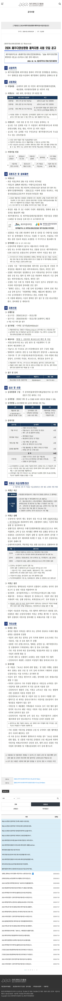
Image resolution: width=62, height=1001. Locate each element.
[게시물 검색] (58, 798)
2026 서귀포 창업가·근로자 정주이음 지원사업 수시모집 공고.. (17, 964)
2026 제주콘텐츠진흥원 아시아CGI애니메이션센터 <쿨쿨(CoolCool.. (18, 845)
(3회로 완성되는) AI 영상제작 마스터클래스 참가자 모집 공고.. (16, 878)
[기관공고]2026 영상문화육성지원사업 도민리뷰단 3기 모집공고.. (17, 954)
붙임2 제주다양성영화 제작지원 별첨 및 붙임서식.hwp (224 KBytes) (30, 782)
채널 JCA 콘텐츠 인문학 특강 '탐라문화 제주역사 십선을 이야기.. (17, 831)
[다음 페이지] (34, 970)
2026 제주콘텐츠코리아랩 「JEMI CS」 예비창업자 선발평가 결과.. (18, 931)
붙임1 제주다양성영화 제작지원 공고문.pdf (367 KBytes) (27, 779)
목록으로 (6, 791)
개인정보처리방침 (5, 986)
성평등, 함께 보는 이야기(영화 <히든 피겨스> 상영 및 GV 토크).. (17, 873)
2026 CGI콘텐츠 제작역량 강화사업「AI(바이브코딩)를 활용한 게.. (18, 883)
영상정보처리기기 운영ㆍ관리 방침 (22, 986)
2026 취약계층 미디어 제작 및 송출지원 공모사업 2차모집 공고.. (17, 945)
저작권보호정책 (37, 986)
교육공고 (15, 809)
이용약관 (46, 986)
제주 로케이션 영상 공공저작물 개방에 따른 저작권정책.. (15, 864)
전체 (16, 804)
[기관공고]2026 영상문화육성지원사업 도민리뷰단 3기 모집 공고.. (17, 950)
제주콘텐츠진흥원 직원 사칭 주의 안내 (11, 850)
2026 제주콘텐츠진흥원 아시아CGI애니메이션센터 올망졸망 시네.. (18, 859)
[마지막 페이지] (36, 970)
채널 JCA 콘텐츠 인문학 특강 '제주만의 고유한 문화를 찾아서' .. (17, 835)
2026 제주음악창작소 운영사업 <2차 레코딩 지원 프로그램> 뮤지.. (17, 912)
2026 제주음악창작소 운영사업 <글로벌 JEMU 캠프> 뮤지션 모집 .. (18, 902)
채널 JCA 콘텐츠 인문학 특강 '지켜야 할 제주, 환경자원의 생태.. (17, 826)
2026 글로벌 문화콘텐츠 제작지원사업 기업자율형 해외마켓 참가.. (17, 921)
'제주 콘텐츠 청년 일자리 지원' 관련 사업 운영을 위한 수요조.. (16, 854)
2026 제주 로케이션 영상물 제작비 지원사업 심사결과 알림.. (16, 935)
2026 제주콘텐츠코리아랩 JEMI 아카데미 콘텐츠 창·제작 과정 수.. (17, 840)
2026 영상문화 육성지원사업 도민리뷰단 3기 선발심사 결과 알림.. (17, 888)
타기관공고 (45, 809)
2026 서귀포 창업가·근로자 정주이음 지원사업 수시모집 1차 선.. (17, 916)
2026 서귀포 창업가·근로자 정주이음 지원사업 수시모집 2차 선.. (17, 897)
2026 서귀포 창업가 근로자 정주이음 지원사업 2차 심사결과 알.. (17, 959)
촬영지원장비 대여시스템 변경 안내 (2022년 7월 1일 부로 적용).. (17, 869)
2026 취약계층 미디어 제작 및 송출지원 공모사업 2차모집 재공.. (17, 893)
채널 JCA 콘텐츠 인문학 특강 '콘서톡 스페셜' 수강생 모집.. (15, 821)
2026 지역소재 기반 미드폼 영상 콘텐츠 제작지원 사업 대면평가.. (17, 926)
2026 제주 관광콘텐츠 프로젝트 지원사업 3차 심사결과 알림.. (16, 940)
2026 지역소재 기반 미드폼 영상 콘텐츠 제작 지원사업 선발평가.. (17, 907)
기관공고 (45, 804)
